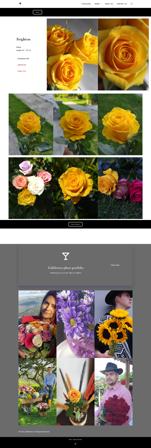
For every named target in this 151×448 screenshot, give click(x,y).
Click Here (115, 265)
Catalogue (86, 4)
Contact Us (122, 4)
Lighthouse (21, 65)
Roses (97, 4)
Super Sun (21, 71)
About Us (109, 4)
